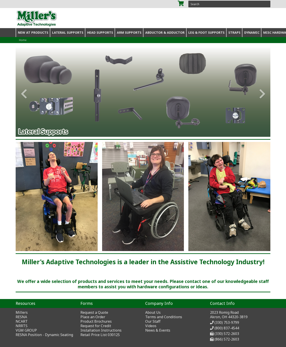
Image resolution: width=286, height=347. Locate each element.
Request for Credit (95, 325)
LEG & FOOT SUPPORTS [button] (206, 32)
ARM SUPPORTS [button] (129, 32)
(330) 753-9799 (226, 322)
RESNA (21, 316)
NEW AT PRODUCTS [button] (33, 32)
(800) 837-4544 (226, 328)
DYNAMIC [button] (251, 32)
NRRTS (21, 325)
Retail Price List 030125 (100, 334)
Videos (150, 325)
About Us (153, 312)
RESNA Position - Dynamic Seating (44, 334)
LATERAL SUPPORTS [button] (67, 32)
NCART (22, 321)
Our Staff (152, 321)
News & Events (157, 330)
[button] (22, 92)
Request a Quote (94, 312)
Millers (22, 312)
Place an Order (92, 316)
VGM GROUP (26, 330)
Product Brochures (96, 321)
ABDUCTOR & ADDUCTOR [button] (165, 32)
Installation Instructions (101, 330)
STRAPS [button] (234, 32)
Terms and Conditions (163, 316)
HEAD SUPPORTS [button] (100, 32)
